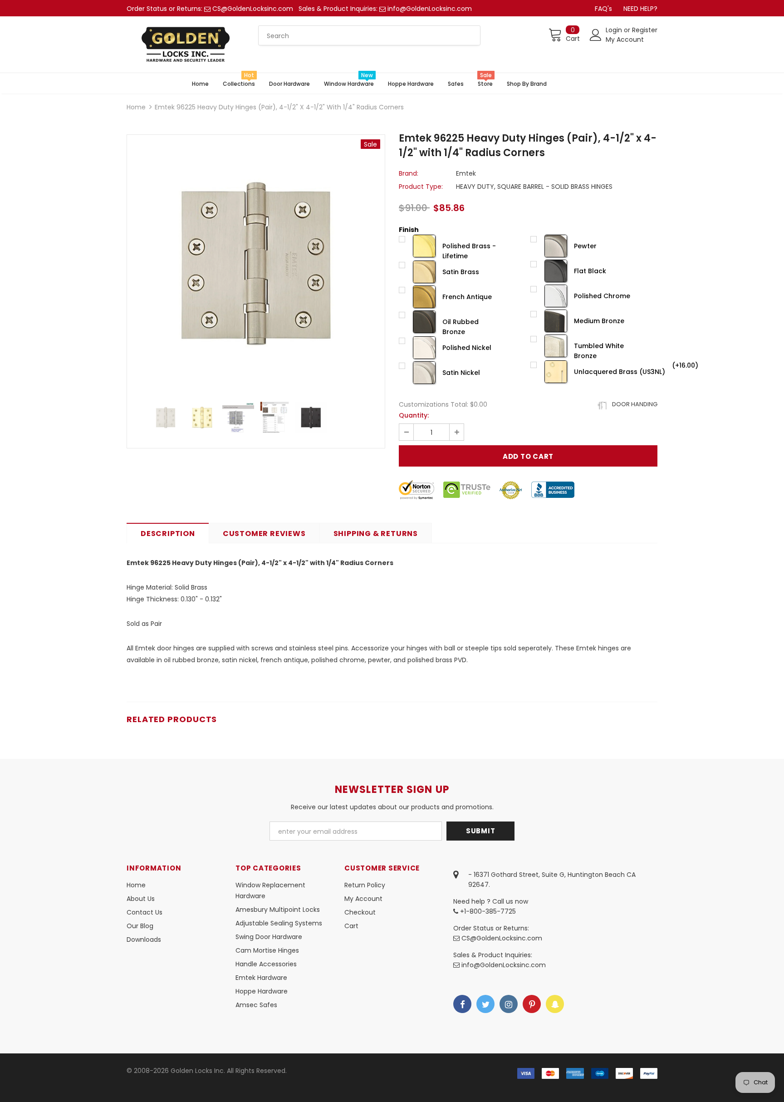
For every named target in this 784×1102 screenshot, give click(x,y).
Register (644, 29)
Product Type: (421, 186)
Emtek (466, 173)
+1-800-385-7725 (487, 911)
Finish (409, 229)
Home (136, 107)
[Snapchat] (555, 1004)
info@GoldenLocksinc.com (429, 8)
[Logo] (186, 44)
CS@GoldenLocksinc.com (252, 8)
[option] (256, 263)
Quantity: (414, 415)
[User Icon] (595, 35)
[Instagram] (509, 1004)
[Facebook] (462, 1004)
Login (615, 29)
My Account (625, 39)
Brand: (408, 173)
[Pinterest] (532, 1004)
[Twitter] (485, 1004)
